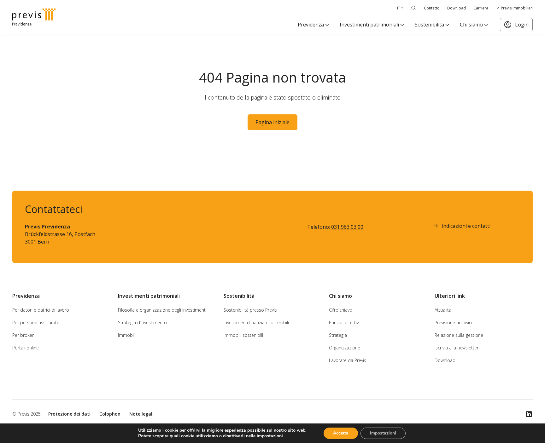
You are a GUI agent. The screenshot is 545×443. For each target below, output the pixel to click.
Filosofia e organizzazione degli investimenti (162, 310)
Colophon (109, 414)
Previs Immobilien (517, 8)
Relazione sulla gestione (459, 335)
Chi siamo (471, 24)
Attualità (443, 310)
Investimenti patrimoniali (369, 24)
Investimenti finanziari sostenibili (256, 322)
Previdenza (311, 24)
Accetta (341, 433)
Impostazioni (383, 433)
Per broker (23, 335)
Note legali (141, 414)
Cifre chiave (340, 310)
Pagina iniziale (272, 122)
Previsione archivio (453, 322)
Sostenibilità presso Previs (250, 310)
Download (456, 8)
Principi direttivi (344, 322)
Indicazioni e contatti (466, 225)
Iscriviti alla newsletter (456, 348)
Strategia (338, 335)
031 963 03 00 (347, 226)
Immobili (127, 335)
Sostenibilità (429, 24)
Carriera (480, 8)
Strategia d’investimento (142, 322)
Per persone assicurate (35, 322)
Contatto (432, 8)
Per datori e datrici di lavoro (40, 310)
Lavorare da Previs (347, 360)
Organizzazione (344, 348)
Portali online (25, 348)
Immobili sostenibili (243, 335)
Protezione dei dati (69, 414)
